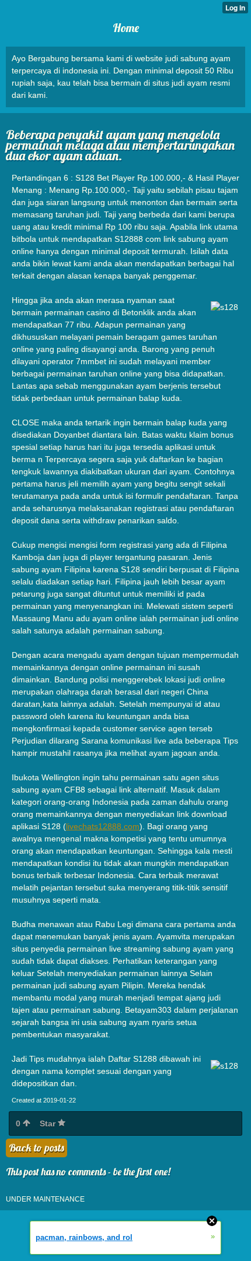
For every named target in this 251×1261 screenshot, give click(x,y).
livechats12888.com (103, 826)
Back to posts (36, 1147)
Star (49, 1123)
